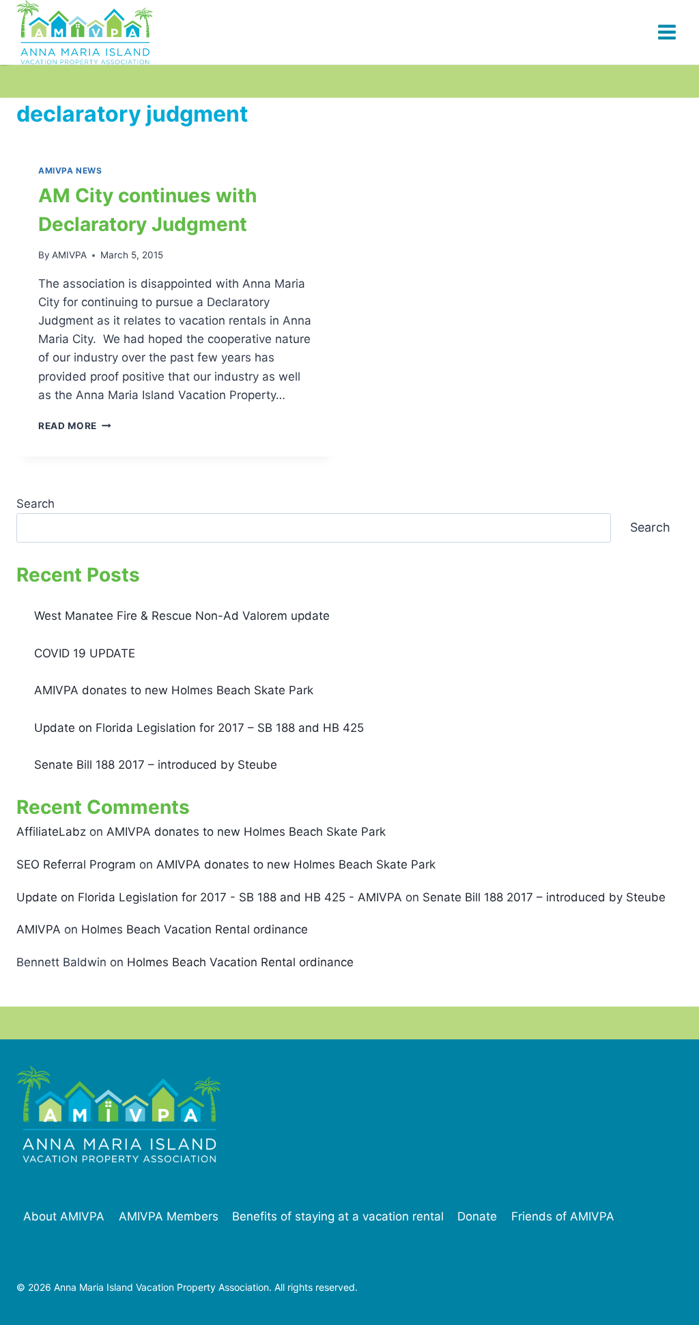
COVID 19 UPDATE (84, 653)
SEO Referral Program (76, 864)
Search (35, 503)
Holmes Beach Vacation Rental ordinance (194, 929)
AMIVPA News (70, 170)
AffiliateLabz (51, 831)
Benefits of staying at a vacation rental (338, 1216)
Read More (74, 425)
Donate (477, 1216)
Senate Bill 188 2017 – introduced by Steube (155, 764)
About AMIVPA (63, 1216)
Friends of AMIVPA (562, 1216)
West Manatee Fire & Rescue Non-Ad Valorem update (182, 616)
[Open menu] (667, 32)
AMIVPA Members (168, 1216)
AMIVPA (69, 254)
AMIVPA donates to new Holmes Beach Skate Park (173, 690)
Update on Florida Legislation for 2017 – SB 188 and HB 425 (199, 728)
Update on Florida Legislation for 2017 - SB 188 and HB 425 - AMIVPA (209, 897)
